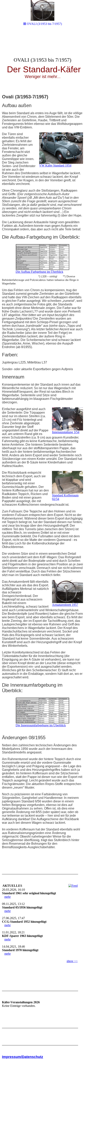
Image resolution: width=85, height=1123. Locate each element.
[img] (42, 60)
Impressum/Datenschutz (22, 1057)
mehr (7, 896)
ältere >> (72, 961)
